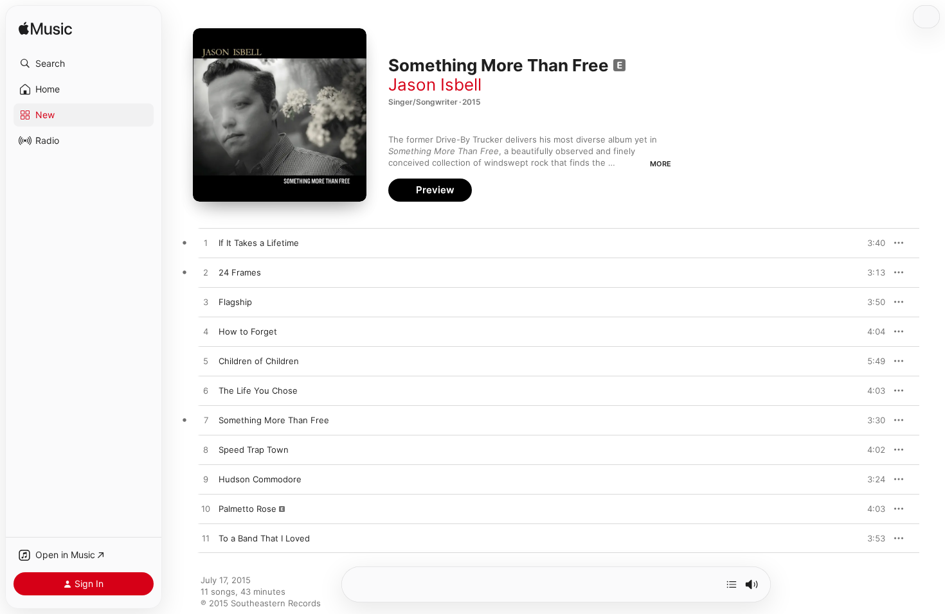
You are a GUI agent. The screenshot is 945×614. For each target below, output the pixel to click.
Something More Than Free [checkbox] (274, 420)
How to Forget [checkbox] (248, 331)
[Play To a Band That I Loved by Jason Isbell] (206, 539)
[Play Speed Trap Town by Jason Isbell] (206, 450)
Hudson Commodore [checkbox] (260, 479)
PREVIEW (871, 243)
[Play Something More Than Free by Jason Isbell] (206, 420)
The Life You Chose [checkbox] (258, 390)
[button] (83, 64)
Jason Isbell (435, 84)
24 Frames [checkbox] (240, 272)
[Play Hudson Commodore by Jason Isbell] (206, 480)
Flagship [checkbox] (235, 302)
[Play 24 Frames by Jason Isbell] (206, 273)
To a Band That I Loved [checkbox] (264, 538)
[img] (45, 29)
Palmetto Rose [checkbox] (247, 509)
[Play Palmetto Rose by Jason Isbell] (206, 509)
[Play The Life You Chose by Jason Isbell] (206, 391)
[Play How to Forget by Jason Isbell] (206, 332)
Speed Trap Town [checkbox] (254, 449)
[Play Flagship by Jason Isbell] (206, 302)
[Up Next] (731, 584)
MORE (660, 163)
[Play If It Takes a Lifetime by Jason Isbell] (206, 243)
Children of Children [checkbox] (259, 361)
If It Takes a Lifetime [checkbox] (259, 243)
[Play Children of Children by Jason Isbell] (206, 361)
